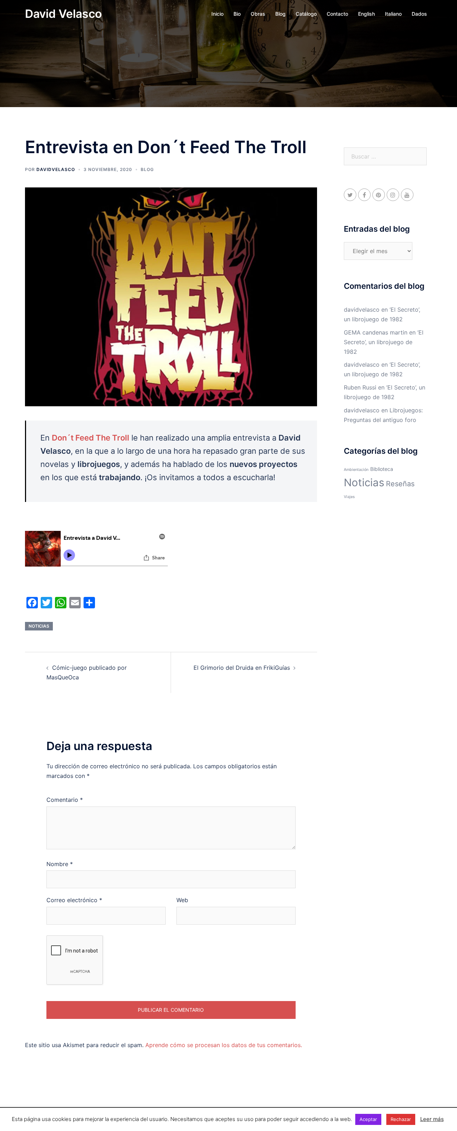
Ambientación (356, 469)
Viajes (349, 496)
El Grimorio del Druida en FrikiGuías (242, 667)
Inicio (217, 14)
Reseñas (400, 483)
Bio (237, 14)
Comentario (64, 799)
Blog (280, 14)
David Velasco (63, 14)
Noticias (39, 626)
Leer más (432, 1119)
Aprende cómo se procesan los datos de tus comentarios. (223, 1045)
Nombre (59, 864)
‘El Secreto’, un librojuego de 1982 (383, 342)
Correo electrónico (74, 900)
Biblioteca (381, 469)
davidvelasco (55, 169)
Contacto (337, 14)
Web (182, 900)
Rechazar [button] (401, 1119)
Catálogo (306, 14)
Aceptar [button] (368, 1119)
